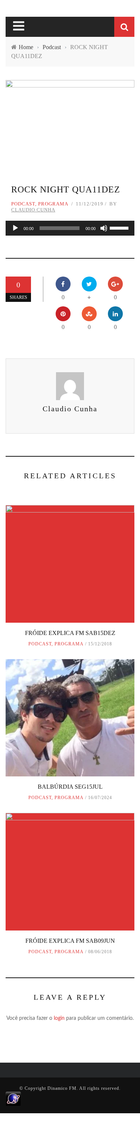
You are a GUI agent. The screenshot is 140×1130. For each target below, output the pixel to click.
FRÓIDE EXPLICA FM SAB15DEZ (70, 633)
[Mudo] (104, 228)
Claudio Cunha (33, 210)
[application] (70, 228)
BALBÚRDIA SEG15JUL (70, 786)
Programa (53, 204)
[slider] (120, 227)
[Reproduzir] (15, 228)
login (59, 1018)
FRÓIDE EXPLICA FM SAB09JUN (70, 941)
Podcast (23, 204)
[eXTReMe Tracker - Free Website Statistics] (13, 1098)
